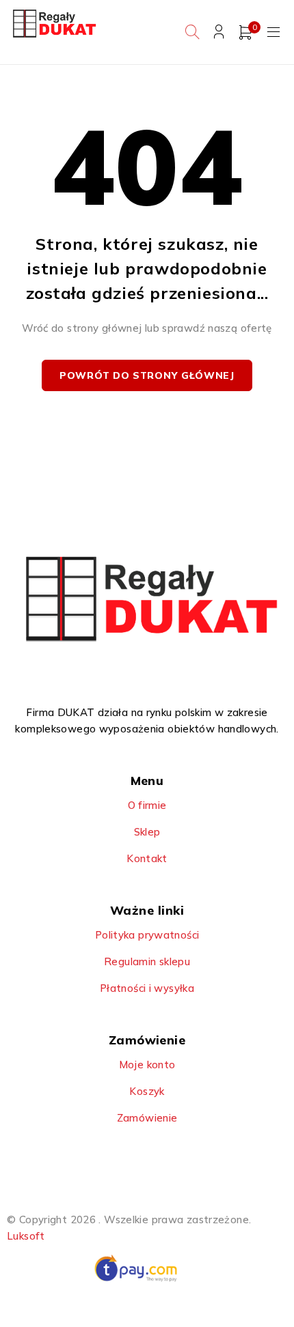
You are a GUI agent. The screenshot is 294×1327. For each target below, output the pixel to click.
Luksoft (26, 1235)
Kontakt (147, 858)
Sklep (147, 831)
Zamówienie (147, 1117)
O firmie (147, 805)
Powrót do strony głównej (147, 375)
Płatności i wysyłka (147, 988)
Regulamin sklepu (147, 961)
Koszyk (146, 1091)
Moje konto (147, 1064)
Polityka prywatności (147, 934)
